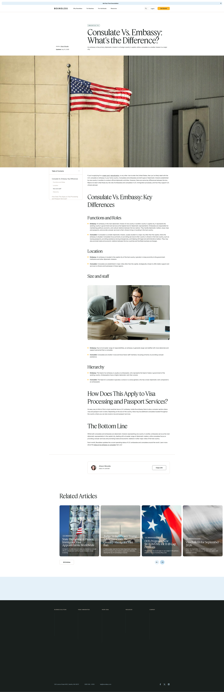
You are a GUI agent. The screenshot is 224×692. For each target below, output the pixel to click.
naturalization (114, 175)
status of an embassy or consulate (105, 445)
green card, (106, 175)
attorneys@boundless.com (133, 669)
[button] (78, 8)
